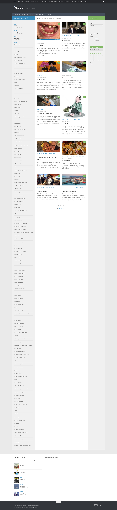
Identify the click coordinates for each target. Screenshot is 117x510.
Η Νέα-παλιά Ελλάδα (20, 239)
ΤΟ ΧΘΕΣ (85, 1)
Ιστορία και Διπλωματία (20, 267)
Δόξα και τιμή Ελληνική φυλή (21, 145)
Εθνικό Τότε (17, 173)
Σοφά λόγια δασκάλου (20, 385)
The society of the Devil (20, 79)
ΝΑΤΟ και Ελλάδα (19, 326)
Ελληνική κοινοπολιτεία (20, 198)
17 (90, 58)
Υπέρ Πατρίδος (18, 435)
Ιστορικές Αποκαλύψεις (20, 273)
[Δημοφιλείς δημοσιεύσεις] (35, 460)
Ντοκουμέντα (18, 329)
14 (98, 55)
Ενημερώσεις (18, 213)
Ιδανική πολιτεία (18, 254)
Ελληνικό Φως (18, 207)
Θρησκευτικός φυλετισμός (21, 251)
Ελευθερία (17, 176)
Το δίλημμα (65, 123)
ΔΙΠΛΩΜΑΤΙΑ (18, 138)
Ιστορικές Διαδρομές (19, 279)
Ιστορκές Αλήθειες (19, 298)
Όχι (92, 36)
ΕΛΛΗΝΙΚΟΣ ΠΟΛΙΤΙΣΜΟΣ (21, 210)
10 (90, 55)
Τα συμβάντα (18, 398)
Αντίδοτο (64, 35)
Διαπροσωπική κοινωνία (20, 129)
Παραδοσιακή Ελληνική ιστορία (22, 354)
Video (16, 82)
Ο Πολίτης (17, 335)
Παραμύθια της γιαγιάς (20, 357)
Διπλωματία (17, 44)
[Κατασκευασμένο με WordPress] (22, 507)
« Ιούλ (91, 64)
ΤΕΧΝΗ (16, 410)
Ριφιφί (16, 379)
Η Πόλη (16, 245)
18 (92, 58)
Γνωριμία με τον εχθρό (20, 117)
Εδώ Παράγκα (18, 154)
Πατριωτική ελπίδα (19, 367)
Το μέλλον (17, 414)
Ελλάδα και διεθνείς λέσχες (21, 182)
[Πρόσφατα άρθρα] (21, 460)
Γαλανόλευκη (18, 113)
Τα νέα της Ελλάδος (19, 395)
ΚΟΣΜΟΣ (27, 1)
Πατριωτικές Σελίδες (19, 364)
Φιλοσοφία (17, 442)
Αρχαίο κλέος (18, 104)
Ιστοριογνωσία (18, 295)
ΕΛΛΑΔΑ (20, 1)
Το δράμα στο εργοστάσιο (45, 113)
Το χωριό (17, 423)
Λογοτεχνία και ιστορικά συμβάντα (22, 314)
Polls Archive (92, 42)
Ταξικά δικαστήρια (19, 401)
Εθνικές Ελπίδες (18, 160)
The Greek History (19, 73)
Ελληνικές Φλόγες (19, 192)
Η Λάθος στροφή (42, 191)
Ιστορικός (17, 292)
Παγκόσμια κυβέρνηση (20, 351)
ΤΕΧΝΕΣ (67, 1)
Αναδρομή (16, 38)
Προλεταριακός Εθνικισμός (48, 42)
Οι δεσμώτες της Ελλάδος (20, 342)
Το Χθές (16, 26)
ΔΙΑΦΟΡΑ (17, 132)
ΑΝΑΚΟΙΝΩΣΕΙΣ (19, 88)
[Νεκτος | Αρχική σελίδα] (19, 8)
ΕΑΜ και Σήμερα (18, 148)
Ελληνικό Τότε (18, 204)
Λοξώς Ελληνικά (18, 320)
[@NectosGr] (25, 18)
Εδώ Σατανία (18, 157)
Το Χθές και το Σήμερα (20, 420)
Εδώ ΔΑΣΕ (17, 151)
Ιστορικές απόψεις (19, 276)
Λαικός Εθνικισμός (19, 310)
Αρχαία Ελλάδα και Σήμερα (21, 101)
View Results (96, 40)
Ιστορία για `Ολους (19, 260)
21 (98, 58)
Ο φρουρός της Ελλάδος (20, 339)
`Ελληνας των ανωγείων (20, 57)
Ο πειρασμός (66, 41)
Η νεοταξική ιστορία (19, 242)
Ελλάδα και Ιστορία (19, 188)
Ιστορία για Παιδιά (19, 264)
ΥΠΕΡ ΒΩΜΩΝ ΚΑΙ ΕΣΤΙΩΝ (21, 432)
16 (102, 55)
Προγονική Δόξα (18, 373)
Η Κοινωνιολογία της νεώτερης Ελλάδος (24, 232)
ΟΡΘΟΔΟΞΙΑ (18, 348)
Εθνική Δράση (18, 167)
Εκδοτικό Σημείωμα (39, 14)
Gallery (16, 67)
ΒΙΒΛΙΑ (16, 110)
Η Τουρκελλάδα (18, 248)
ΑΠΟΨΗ (74, 1)
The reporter (17, 76)
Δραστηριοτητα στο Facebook (52, 457)
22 (100, 58)
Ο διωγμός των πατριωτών (21, 332)
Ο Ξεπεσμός (41, 46)
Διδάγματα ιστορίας (19, 135)
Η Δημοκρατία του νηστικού (21, 223)
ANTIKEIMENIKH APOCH (20, 63)
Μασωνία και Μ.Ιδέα (19, 323)
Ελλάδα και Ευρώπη (19, 185)
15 (100, 55)
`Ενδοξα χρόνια (18, 60)
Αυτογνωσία (18, 107)
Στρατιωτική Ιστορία (19, 392)
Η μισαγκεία (17, 235)
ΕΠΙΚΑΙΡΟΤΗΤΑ (35, 1)
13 (96, 55)
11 (92, 55)
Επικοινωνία (49, 14)
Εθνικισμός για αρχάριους (20, 170)
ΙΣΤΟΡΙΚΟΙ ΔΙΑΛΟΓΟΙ (20, 289)
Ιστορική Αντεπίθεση (19, 285)
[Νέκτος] (27, 18)
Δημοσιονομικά (18, 126)
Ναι (92, 34)
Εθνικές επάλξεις (19, 163)
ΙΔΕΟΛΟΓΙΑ (17, 257)
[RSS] (30, 18)
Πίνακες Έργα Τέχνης (27, 14)
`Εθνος (16, 54)
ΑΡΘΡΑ (14, 1)
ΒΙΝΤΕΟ (80, 1)
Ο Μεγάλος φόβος (68, 78)
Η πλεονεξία (66, 161)
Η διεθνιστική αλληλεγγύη (20, 226)
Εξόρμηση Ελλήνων (19, 217)
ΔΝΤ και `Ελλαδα (19, 142)
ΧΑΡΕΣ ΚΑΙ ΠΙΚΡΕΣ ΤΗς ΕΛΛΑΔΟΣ (23, 445)
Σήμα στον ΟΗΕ (18, 382)
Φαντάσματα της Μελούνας (21, 439)
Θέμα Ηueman (35, 507)
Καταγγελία (17, 301)
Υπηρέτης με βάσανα (69, 191)
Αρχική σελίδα (17, 14)
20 (96, 58)
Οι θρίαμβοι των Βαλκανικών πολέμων (23, 345)
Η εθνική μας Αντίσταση (20, 229)
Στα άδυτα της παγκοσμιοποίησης (22, 389)
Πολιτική (17, 370)
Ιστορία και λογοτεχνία (20, 270)
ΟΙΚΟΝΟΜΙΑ (44, 1)
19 (94, 58)
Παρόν (16, 360)
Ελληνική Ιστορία (19, 195)
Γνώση (16, 120)
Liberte (16, 70)
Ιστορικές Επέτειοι (19, 282)
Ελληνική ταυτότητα (19, 201)
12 (94, 55)
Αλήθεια (17, 85)
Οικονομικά (17, 32)
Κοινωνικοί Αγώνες (19, 304)
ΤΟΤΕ (16, 426)
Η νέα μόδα (41, 79)
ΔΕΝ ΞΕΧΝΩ (18, 123)
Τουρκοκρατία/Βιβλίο (19, 429)
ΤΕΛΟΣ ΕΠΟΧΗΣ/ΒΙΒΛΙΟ (21, 404)
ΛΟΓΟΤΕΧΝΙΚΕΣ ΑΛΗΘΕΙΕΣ (56, 1)
